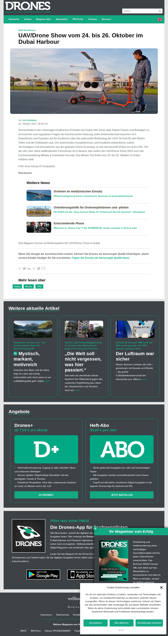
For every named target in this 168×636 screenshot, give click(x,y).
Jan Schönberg (29, 120)
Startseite (14, 19)
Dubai (17, 286)
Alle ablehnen (121, 622)
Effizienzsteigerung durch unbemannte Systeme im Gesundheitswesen (93, 196)
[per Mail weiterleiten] (43, 269)
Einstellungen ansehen (149, 622)
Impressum (46, 614)
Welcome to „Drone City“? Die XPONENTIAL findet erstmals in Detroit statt (95, 228)
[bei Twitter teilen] (24, 269)
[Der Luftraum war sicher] (135, 330)
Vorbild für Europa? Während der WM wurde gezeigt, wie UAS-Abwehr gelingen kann (134, 345)
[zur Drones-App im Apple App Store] (84, 574)
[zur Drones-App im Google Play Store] (43, 574)
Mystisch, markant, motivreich (27, 359)
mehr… (48, 381)
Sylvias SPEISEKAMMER (58, 630)
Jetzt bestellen (122, 495)
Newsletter (62, 19)
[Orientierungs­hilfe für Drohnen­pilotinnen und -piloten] (40, 211)
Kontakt (77, 614)
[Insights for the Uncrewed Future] (27, 5)
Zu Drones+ (46, 495)
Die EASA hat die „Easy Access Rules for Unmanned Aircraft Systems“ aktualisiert (99, 212)
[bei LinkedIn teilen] (29, 269)
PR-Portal (78, 19)
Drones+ (106, 19)
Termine (92, 19)
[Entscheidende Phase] (40, 227)
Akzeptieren (95, 622)
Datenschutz (62, 614)
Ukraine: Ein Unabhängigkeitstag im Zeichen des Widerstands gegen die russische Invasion (83, 345)
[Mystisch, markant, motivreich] (33, 330)
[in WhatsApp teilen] (39, 269)
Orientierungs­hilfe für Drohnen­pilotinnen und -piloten (91, 207)
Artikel (27, 19)
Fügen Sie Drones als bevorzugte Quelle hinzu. (101, 257)
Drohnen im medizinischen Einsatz (78, 191)
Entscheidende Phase (69, 223)
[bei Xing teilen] (34, 269)
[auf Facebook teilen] (19, 269)
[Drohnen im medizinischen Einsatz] (40, 195)
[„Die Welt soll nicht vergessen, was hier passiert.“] (84, 330)
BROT (24, 630)
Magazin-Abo (43, 19)
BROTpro (36, 630)
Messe (28, 286)
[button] (161, 587)
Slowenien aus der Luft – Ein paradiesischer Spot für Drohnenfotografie (30, 345)
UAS (39, 286)
